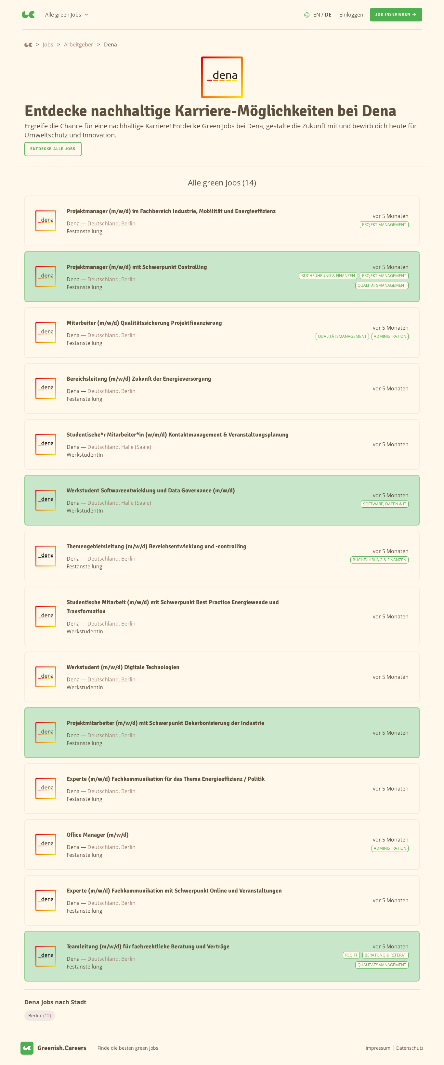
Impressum (378, 1048)
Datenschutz (410, 1048)
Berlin (39, 1015)
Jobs (48, 44)
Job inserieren (392, 14)
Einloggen (351, 14)
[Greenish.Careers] (28, 14)
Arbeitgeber (78, 44)
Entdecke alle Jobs (53, 148)
